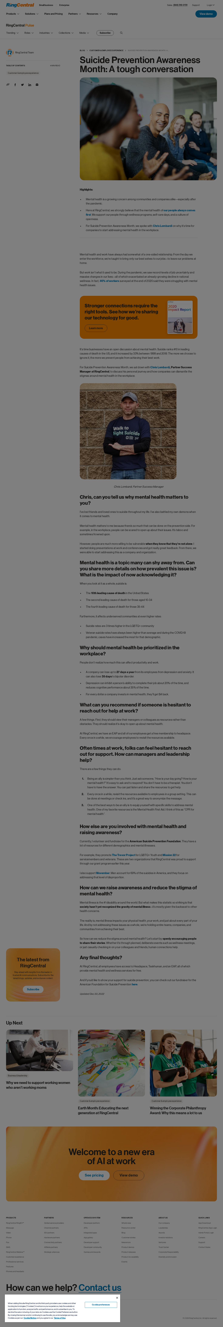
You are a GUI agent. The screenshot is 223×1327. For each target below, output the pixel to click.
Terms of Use (60, 1318)
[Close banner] (117, 1298)
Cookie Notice (30, 1318)
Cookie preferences (101, 1305)
